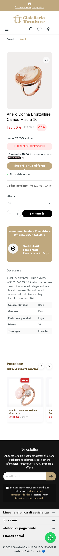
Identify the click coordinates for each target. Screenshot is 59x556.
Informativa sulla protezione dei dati (27, 492)
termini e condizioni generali (29, 498)
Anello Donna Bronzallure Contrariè (23, 412)
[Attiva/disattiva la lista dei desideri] (46, 60)
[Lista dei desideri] (39, 29)
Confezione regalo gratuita (29, 7)
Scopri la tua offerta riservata (29, 166)
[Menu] (6, 29)
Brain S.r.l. (30, 551)
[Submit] (51, 476)
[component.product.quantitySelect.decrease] (10, 213)
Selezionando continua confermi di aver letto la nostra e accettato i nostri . (29, 493)
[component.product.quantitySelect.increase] (17, 213)
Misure (11, 196)
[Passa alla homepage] (29, 19)
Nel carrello (37, 214)
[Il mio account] (48, 29)
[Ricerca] (30, 29)
